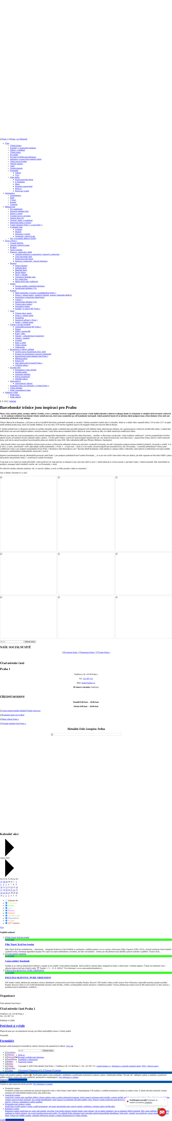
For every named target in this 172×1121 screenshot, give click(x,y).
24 (1, 893)
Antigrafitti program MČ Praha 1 (28, 327)
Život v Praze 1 (11, 241)
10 (1, 887)
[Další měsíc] (9, 876)
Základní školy (21, 268)
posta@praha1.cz (88, 683)
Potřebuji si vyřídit (12, 1025)
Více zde (69, 1046)
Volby (12, 166)
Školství (13, 263)
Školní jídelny (20, 272)
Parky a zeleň (20, 343)
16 (17, 887)
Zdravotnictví (15, 381)
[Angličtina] (10, 1052)
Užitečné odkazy (21, 365)
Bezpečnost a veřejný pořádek (22, 349)
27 (1, 882)
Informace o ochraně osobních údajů (126, 1066)
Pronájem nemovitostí (23, 186)
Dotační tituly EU (17, 218)
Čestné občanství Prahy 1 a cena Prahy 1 (26, 225)
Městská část (10, 207)
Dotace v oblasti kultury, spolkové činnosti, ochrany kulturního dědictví (43, 295)
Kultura (13, 290)
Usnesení (13, 204)
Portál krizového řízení (24, 180)
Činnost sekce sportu (23, 313)
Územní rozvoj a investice (20, 216)
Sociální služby (21, 372)
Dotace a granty (16, 213)
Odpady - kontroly (22, 338)
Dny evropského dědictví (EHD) (23, 238)
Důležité (12, 401)
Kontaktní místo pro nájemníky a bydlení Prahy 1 (29, 386)
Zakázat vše (13, 1079)
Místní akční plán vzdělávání (26, 281)
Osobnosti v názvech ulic (25, 236)
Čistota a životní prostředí (20, 324)
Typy (17, 175)
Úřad (7, 143)
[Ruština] (9, 1064)
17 (1, 890)
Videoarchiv (20, 347)
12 (7, 887)
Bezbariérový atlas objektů (25, 370)
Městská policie (21, 358)
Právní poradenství (22, 377)
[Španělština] (10, 1059)
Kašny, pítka (20, 334)
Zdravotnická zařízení (23, 383)
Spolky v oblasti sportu (24, 322)
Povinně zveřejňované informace (23, 157)
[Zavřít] (164, 1100)
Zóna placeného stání (23, 257)
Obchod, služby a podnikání (21, 220)
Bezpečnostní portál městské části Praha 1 (31, 356)
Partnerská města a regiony (20, 223)
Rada (12, 198)
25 (4, 893)
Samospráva (10, 193)
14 (12, 887)
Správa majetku (16, 250)
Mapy (17, 184)
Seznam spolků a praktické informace (30, 286)
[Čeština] (9, 1070)
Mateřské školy (21, 270)
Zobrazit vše (13, 900)
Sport (12, 311)
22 (14, 890)
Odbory (18, 173)
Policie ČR (19, 361)
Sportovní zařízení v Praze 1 (26, 320)
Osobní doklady (16, 168)
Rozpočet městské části (19, 211)
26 (7, 893)
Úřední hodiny (16, 146)
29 (7, 882)
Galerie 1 (18, 300)
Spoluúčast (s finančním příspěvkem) (29, 297)
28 (4, 882)
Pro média (14, 155)
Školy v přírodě (21, 275)
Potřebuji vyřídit (11, 392)
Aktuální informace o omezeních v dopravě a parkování (37, 254)
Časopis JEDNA (16, 243)
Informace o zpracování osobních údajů (25, 159)
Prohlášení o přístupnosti (28, 1059)
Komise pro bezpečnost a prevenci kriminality (33, 354)
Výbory (13, 200)
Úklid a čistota (21, 345)
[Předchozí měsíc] (9, 856)
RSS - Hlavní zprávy (150, 1066)
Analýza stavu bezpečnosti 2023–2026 (30, 352)
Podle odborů (15, 397)
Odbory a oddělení (17, 150)
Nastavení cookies (25, 1062)
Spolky (13, 284)
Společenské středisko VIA (26, 288)
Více (2, 927)
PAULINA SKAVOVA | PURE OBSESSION (28, 977)
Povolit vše (22, 1079)
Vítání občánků (16, 388)
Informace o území (22, 234)
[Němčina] (9, 1055)
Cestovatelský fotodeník (17, 961)
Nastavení (4, 1079)
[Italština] (9, 1061)
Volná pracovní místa (18, 161)
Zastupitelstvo (15, 195)
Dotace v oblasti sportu (24, 315)
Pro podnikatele (16, 209)
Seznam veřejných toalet (19, 245)
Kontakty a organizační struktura (23, 148)
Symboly (18, 229)
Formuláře (14, 170)
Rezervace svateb (22, 191)
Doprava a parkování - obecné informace (31, 261)
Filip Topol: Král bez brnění (19, 944)
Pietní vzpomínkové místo (20, 390)
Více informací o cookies (68, 1077)
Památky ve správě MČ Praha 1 (27, 309)
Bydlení (13, 247)
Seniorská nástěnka (22, 374)
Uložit (2, 1120)
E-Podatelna (20, 182)
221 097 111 (88, 679)
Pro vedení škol (21, 279)
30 (17, 893)
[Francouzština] (11, 1057)
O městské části (16, 227)
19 (7, 890)
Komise (13, 202)
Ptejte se (18, 189)
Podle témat (14, 395)
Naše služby (15, 177)
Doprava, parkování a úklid (21, 252)
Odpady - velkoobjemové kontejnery (29, 336)
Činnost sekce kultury (23, 304)
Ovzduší (18, 340)
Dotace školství (21, 266)
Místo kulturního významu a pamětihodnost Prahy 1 (35, 293)
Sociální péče (15, 367)
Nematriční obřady (22, 306)
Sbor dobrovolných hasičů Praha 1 (29, 363)
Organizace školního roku (25, 277)
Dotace (18, 329)
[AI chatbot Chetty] (162, 1112)
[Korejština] (10, 1068)
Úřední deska (15, 152)
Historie (18, 232)
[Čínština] (9, 1066)
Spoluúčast (19, 318)
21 (12, 890)
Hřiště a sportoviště (22, 331)
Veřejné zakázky (16, 164)
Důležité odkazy (21, 379)
